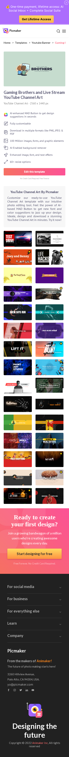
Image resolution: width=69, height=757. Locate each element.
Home (7, 42)
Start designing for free (34, 554)
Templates (21, 42)
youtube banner (41, 42)
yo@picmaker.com (20, 684)
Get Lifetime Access (36, 19)
